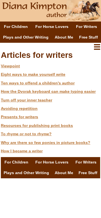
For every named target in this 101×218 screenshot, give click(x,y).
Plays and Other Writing (26, 37)
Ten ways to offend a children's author (38, 83)
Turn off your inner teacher (26, 100)
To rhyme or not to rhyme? (26, 134)
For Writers (86, 26)
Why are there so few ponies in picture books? (45, 142)
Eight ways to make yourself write (33, 74)
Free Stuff (88, 37)
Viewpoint (10, 66)
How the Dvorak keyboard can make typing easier (48, 91)
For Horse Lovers (51, 26)
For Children (16, 26)
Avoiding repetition (19, 108)
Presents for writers (19, 117)
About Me (64, 37)
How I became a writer (22, 151)
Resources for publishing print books (37, 125)
